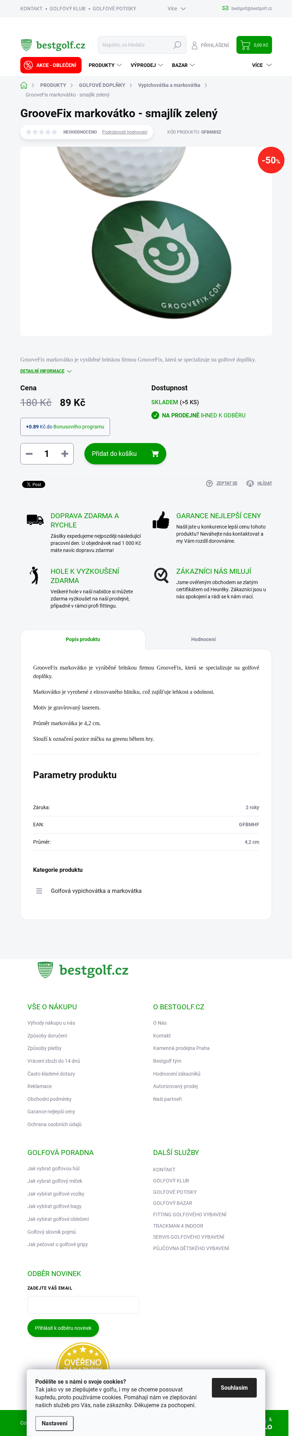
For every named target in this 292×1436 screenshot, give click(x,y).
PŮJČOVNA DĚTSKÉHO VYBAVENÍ (191, 1248)
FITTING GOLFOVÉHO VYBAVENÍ (189, 1214)
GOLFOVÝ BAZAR (172, 1203)
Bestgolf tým (167, 1061)
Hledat (177, 45)
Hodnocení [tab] (203, 639)
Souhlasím (234, 1387)
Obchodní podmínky (49, 1099)
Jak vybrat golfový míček (54, 1181)
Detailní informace (42, 371)
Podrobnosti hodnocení (124, 132)
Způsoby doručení (47, 1036)
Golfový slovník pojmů (51, 1232)
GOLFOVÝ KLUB (67, 8)
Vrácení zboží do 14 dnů (53, 1061)
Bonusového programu (78, 427)
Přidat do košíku (114, 453)
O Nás (160, 1023)
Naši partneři (167, 1099)
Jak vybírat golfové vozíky (55, 1194)
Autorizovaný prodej (175, 1086)
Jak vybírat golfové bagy (54, 1206)
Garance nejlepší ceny (51, 1111)
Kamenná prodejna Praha (181, 1048)
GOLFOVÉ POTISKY (114, 8)
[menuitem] (51, 65)
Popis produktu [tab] (83, 639)
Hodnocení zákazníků (176, 1074)
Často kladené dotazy (51, 1074)
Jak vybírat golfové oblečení (58, 1219)
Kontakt (162, 1036)
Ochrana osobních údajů (54, 1124)
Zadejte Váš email (50, 1288)
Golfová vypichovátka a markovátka (96, 891)
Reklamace (39, 1086)
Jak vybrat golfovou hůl (53, 1168)
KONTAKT (31, 8)
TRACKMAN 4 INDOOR (178, 1226)
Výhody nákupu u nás (51, 1023)
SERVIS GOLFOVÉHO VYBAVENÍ (188, 1237)
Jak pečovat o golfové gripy (57, 1244)
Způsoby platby (44, 1048)
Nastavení (54, 1423)
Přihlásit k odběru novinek (63, 1328)
